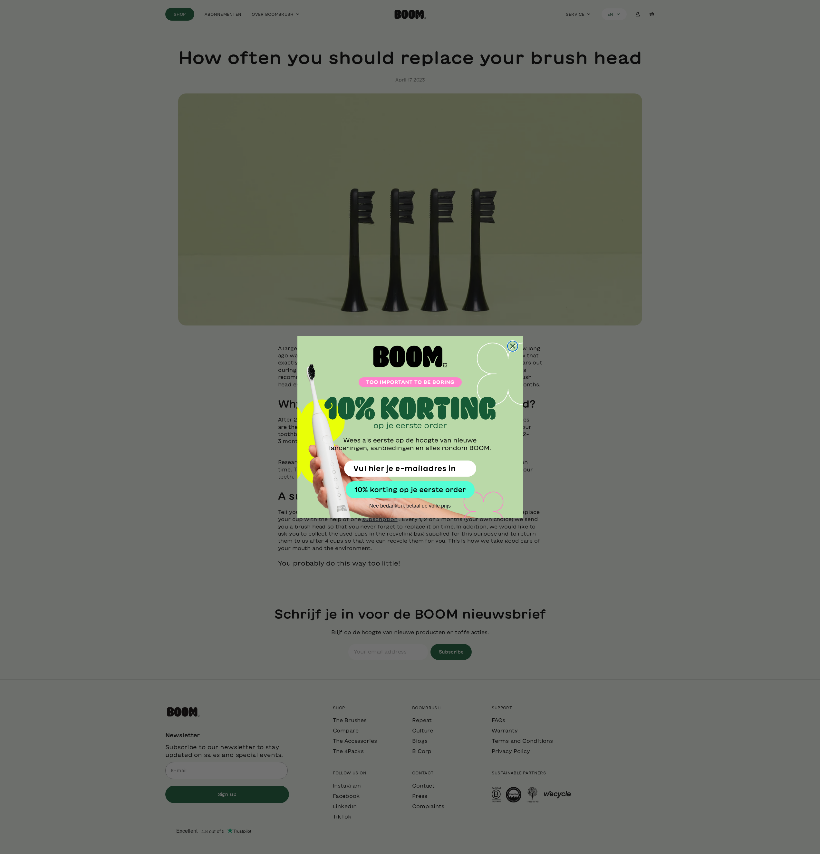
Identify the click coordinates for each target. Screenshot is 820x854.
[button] (410, 489)
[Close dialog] (512, 346)
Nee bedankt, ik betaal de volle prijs (410, 506)
